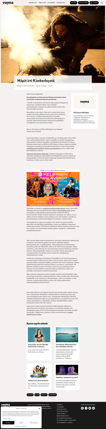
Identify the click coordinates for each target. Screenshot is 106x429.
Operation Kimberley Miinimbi (37, 154)
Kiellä (21, 422)
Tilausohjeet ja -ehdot (65, 422)
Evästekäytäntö (17, 426)
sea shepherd (52, 394)
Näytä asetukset (34, 422)
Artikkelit (33, 2)
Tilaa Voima (83, 2)
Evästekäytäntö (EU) (64, 418)
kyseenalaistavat (64, 210)
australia (30, 394)
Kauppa (73, 2)
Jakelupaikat (61, 413)
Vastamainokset (62, 411)
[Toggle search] (102, 2)
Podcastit (42, 2)
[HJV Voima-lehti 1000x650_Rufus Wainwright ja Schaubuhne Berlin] (53, 189)
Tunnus (95, 2)
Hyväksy (8, 422)
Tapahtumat (60, 2)
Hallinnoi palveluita (6, 418)
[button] (39, 408)
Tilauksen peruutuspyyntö (66, 420)
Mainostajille (62, 409)
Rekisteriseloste (24, 426)
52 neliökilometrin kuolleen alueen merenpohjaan (50, 147)
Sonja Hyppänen (29, 85)
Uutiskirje (51, 2)
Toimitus (60, 404)
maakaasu (44, 394)
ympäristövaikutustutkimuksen (54, 208)
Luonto (37, 394)
